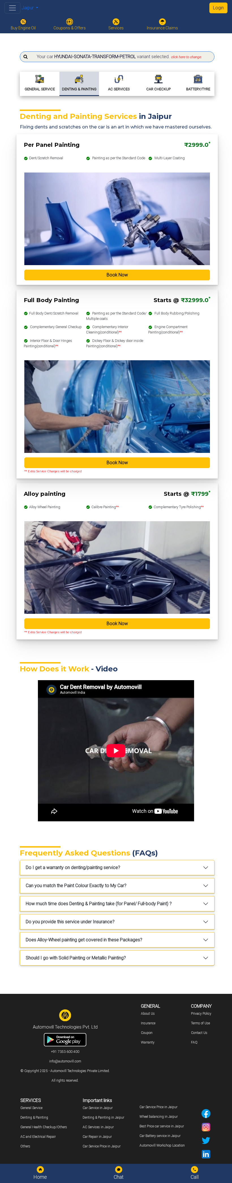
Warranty (147, 1042)
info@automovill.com (65, 1061)
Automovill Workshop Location (162, 1145)
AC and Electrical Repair (38, 1137)
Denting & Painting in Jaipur (103, 1117)
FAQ (194, 1042)
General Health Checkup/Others (43, 1127)
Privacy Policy (201, 1014)
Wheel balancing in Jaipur (158, 1117)
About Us (148, 1014)
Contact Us (199, 1033)
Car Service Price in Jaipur (102, 1146)
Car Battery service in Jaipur (160, 1136)
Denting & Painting (34, 1117)
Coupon (146, 1033)
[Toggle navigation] (12, 8)
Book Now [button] (117, 275)
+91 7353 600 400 (65, 1052)
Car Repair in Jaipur (97, 1137)
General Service (31, 1108)
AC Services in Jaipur (98, 1127)
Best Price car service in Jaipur (161, 1126)
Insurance (148, 1023)
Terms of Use (200, 1023)
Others (25, 1146)
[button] (117, 56)
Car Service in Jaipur (98, 1108)
